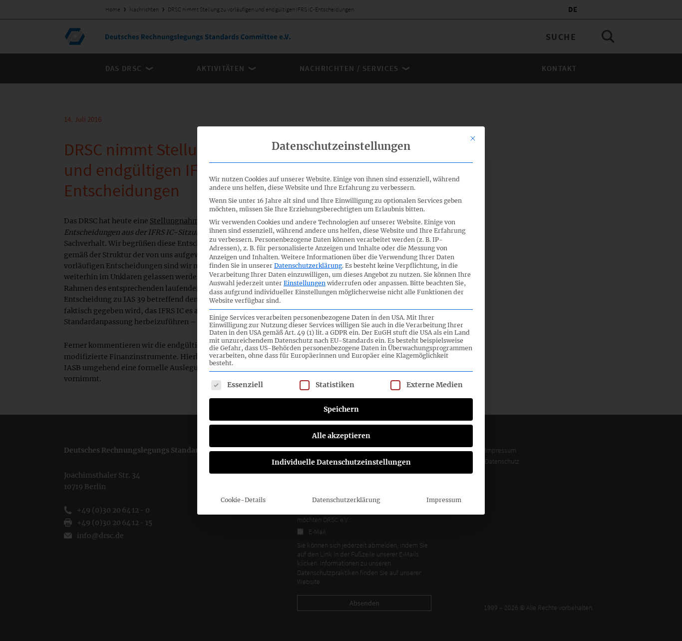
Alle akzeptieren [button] (341, 435)
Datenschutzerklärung (308, 265)
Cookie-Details (243, 500)
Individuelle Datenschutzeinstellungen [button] (341, 462)
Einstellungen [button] (305, 283)
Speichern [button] (341, 409)
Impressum (443, 500)
